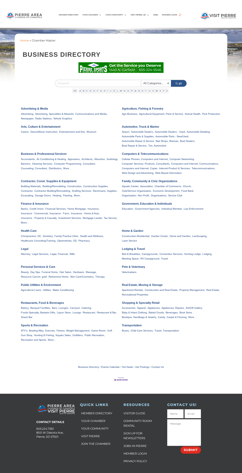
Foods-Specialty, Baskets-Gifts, (38, 312)
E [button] (94, 91)
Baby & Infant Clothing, (135, 312)
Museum (91, 132)
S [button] (142, 91)
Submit (191, 450)
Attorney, (26, 254)
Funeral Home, (50, 272)
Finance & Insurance (35, 203)
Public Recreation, (95, 335)
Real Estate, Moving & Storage (142, 284)
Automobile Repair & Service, (138, 141)
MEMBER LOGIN (135, 453)
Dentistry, (48, 236)
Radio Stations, (43, 118)
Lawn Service (129, 240)
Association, (147, 186)
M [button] (121, 91)
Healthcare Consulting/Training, (38, 240)
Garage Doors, (43, 195)
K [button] (114, 91)
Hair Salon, (66, 272)
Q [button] (135, 91)
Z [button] (167, 91)
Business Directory (88, 367)
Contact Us (157, 367)
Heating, (57, 195)
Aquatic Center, (130, 186)
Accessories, (129, 308)
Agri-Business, (130, 114)
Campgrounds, (150, 254)
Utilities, (47, 290)
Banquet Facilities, (40, 308)
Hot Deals (127, 367)
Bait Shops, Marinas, (167, 141)
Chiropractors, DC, (31, 236)
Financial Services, (55, 209)
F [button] (97, 91)
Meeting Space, (130, 258)
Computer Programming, (68, 163)
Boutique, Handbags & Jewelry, (139, 317)
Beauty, (25, 272)
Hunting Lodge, (192, 254)
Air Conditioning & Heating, (51, 159)
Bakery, (25, 308)
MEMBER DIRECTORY (96, 413)
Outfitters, (77, 335)
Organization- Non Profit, (136, 195)
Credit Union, (37, 209)
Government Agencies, (147, 209)
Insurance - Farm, (60, 213)
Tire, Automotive (157, 145)
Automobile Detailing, (198, 132)
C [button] (87, 91)
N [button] (124, 91)
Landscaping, (199, 236)
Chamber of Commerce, (168, 186)
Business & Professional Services (44, 153)
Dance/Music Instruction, (44, 132)
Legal (24, 248)
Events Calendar (110, 367)
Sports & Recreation (34, 325)
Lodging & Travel (133, 248)
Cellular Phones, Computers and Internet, (145, 159)
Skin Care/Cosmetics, (82, 276)
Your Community (114, 15)
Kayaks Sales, (63, 335)
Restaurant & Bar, (107, 312)
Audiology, (112, 159)
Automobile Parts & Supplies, (138, 136)
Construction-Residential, (136, 236)
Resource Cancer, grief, (34, 276)
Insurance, (93, 209)
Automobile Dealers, (142, 132)
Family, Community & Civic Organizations (149, 181)
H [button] (104, 91)
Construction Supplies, (95, 186)
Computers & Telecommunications (145, 153)
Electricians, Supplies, (105, 191)
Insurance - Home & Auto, (85, 213)
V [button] (153, 91)
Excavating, (27, 195)
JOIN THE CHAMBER (95, 444)
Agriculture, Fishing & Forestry (142, 108)
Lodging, (207, 254)
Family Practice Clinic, (66, 236)
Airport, (126, 132)
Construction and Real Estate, (161, 290)
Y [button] (163, 91)
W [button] (156, 91)
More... (67, 168)
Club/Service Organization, (137, 191)
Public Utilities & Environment (41, 284)
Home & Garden (132, 230)
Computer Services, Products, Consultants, (146, 163)
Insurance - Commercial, (35, 213)
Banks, (25, 209)
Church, (187, 186)
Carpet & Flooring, (177, 317)
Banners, (26, 163)
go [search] (180, 83)
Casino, (25, 132)
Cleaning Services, (42, 163)
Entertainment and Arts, (72, 132)
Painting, (68, 195)
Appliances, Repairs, (173, 308)
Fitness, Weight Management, (73, 330)
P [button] (132, 91)
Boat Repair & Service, (134, 145)
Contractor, (27, 191)
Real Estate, (213, 290)
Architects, (87, 159)
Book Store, (186, 312)
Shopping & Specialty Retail (140, 302)
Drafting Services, (82, 191)
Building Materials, (31, 186)
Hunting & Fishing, (44, 335)
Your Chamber (90, 15)
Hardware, (79, 272)
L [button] (117, 91)
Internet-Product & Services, (175, 168)
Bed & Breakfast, (131, 254)
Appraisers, (74, 159)
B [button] (83, 91)
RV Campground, (150, 258)
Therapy (100, 276)
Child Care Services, (142, 330)
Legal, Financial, (59, 254)
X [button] (160, 91)
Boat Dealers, (187, 141)
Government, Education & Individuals (147, 203)
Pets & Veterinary (133, 266)
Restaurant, (89, 312)
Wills (72, 254)
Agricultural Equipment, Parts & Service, (161, 114)
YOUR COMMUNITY (95, 428)
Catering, (86, 308)
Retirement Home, (59, 276)
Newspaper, (27, 118)
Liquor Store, (64, 312)
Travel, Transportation (166, 330)
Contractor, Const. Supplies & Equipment (48, 181)
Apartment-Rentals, (133, 290)
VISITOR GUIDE (134, 413)
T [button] (146, 91)
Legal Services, (40, 254)
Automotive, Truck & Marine (140, 126)
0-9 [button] (75, 91)
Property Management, (192, 290)
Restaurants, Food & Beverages (42, 302)
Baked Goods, (157, 312)
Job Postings (142, 367)
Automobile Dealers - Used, (170, 132)
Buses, (126, 330)
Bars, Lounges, (60, 308)
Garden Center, (159, 236)
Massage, (91, 272)
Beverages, (172, 312)
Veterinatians (129, 272)
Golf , (110, 330)
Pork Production (211, 114)
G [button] (101, 91)
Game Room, (98, 330)
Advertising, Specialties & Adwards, (54, 114)
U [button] (149, 91)
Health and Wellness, (92, 236)
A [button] (80, 91)
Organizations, (159, 195)
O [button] (128, 91)
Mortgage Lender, (93, 218)
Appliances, (154, 308)
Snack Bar (26, 317)
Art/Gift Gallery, (194, 308)
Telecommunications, (203, 168)
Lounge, (77, 312)
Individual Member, (172, 209)
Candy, (162, 317)
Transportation (132, 325)
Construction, (74, 186)
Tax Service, (110, 218)
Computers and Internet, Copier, (140, 168)
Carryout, (75, 308)
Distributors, (55, 168)
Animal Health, (193, 114)
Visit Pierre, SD (138, 15)
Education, (128, 209)
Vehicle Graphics (62, 118)
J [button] (110, 91)
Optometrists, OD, (67, 240)
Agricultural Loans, (31, 290)
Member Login (169, 15)
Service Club (175, 195)
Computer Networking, (182, 159)
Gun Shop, (27, 335)
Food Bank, (187, 191)
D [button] (90, 91)
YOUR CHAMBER (93, 421)
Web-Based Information (168, 173)
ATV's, (24, 330)
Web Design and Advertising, (138, 173)
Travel (164, 258)
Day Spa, (35, 272)
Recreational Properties (135, 294)
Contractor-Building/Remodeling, (52, 191)
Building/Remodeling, (54, 186)
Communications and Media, (91, 114)
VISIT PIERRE (90, 436)
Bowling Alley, (36, 330)
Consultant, (89, 163)
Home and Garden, (180, 236)
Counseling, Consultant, (34, 168)
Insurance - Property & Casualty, (39, 218)
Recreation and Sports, (34, 340)
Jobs (155, 15)
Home (24, 40)
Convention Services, (171, 254)
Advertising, (27, 114)
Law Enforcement (193, 209)
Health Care (29, 230)
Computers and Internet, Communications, (195, 163)
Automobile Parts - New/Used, (172, 136)
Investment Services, (70, 218)
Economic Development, (166, 191)
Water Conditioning (63, 290)
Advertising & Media (34, 108)
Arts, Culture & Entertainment (40, 126)
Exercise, (50, 330)
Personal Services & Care (38, 266)
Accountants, (28, 159)
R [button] (139, 91)
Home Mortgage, (76, 209)
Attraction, (100, 159)
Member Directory (68, 15)
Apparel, (142, 308)
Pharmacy (84, 240)
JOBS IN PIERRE (135, 446)
